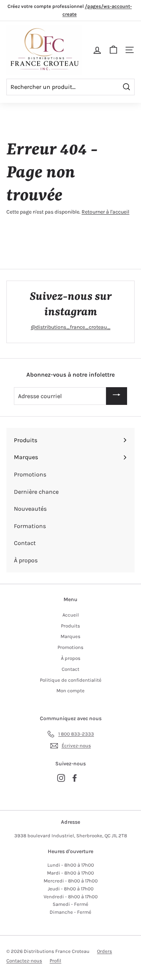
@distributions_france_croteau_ (71, 327)
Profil (55, 960)
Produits (70, 626)
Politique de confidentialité (71, 680)
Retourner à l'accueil (105, 212)
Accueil (70, 615)
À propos (70, 658)
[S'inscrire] (116, 396)
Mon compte (70, 690)
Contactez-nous (24, 960)
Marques (70, 636)
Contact (70, 669)
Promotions (70, 647)
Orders (104, 951)
